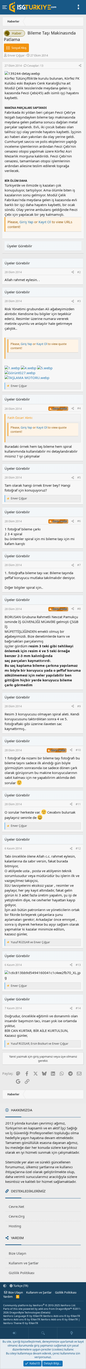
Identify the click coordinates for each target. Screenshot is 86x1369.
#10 (78, 750)
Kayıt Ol (45, 221)
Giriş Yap (26, 221)
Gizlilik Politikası (21, 1272)
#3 (79, 301)
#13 (78, 965)
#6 (79, 521)
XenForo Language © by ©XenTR (22, 1316)
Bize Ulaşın (17, 1253)
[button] (4, 1285)
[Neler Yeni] (71, 1333)
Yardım (8, 1296)
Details (46, 1312)
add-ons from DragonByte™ (55, 1308)
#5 (79, 477)
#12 (78, 848)
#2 (79, 272)
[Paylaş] (80, 66)
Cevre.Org (17, 1216)
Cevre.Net (16, 1206)
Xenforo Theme (20, 1323)
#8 (79, 609)
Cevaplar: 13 (35, 66)
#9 (79, 706)
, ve (39, 1044)
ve (30, 942)
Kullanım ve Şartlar (24, 1263)
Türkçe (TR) (20, 1286)
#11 (78, 804)
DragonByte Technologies (24, 1312)
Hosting (15, 1226)
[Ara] (43, 1333)
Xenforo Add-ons (61, 1316)
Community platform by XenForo (39, 1305)
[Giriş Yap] (14, 1333)
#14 (78, 1008)
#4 (79, 408)
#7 (79, 565)
